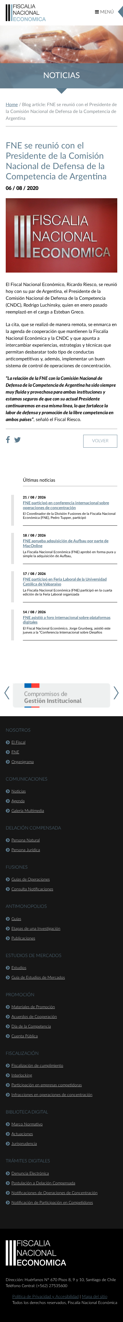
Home (12, 104)
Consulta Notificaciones (32, 889)
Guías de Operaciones (30, 880)
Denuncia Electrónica (30, 1174)
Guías (16, 919)
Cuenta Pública (24, 1036)
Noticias (18, 791)
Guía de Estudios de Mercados (38, 978)
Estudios (18, 968)
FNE (15, 752)
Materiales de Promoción (33, 1007)
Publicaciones (23, 938)
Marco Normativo (27, 1124)
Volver (100, 441)
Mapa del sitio (94, 1297)
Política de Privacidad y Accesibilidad (45, 1297)
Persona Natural (25, 840)
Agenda (18, 801)
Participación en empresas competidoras (46, 1085)
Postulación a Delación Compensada (43, 1183)
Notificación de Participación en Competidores (52, 1203)
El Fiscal (18, 743)
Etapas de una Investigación (35, 929)
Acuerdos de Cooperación (34, 1017)
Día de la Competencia (31, 1027)
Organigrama (22, 762)
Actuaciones (22, 1134)
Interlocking (21, 1075)
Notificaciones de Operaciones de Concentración (54, 1193)
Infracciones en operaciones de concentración (51, 1095)
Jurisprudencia (24, 1144)
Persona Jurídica (25, 850)
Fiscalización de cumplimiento (37, 1066)
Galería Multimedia (27, 811)
